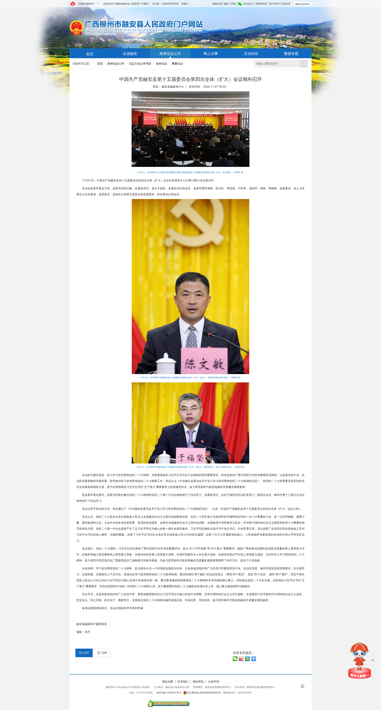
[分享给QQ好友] (253, 658)
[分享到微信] (235, 658)
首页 (100, 63)
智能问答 (217, 3)
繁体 (226, 3)
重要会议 (177, 63)
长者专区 (286, 3)
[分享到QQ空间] (247, 658)
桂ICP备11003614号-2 (169, 692)
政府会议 (161, 63)
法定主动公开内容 (140, 63)
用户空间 (274, 3)
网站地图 (167, 681)
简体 (233, 3)
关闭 (104, 653)
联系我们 (183, 681)
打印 (86, 653)
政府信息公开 (116, 63)
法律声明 (213, 681)
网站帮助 (198, 681)
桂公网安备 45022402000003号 (204, 692)
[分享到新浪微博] (241, 658)
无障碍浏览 (261, 3)
